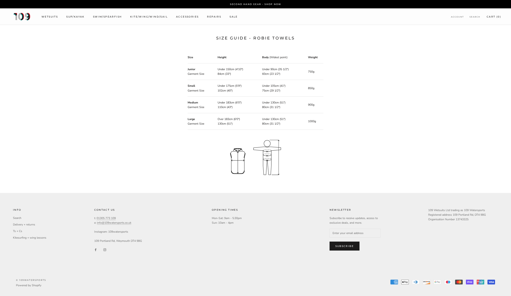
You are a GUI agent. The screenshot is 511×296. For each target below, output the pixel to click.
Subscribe (344, 246)
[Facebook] (95, 249)
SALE (234, 16)
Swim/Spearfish (107, 16)
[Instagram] (104, 249)
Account (457, 17)
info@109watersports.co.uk (114, 223)
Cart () (494, 16)
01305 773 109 (106, 218)
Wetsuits (50, 16)
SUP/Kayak (75, 16)
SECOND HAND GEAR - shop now (255, 4)
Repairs (214, 16)
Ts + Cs (17, 231)
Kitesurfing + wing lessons (29, 238)
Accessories (187, 16)
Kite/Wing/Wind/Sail (149, 16)
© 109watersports (31, 280)
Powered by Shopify (28, 285)
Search (474, 17)
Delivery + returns (24, 224)
